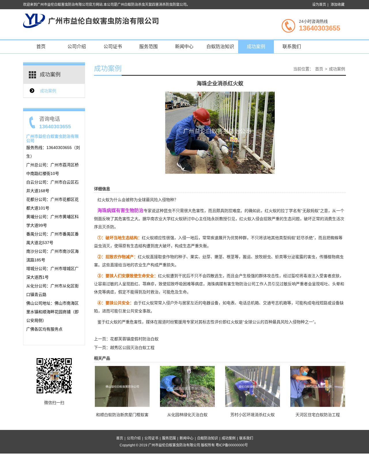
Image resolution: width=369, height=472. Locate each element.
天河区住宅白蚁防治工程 (317, 414)
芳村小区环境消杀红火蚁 (252, 414)
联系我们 (292, 46)
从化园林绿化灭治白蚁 (187, 414)
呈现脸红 (130, 284)
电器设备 (210, 303)
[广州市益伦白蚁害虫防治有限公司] (91, 20)
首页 (41, 46)
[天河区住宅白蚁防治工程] (317, 386)
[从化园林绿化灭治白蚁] (187, 386)
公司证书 (112, 46)
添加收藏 (337, 5)
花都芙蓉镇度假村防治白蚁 (134, 339)
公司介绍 (76, 46)
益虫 (98, 245)
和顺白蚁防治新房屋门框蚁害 (122, 414)
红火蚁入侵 (249, 218)
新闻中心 (184, 46)
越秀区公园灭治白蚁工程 (132, 347)
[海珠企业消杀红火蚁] (220, 132)
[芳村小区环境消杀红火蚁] (252, 386)
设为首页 (319, 5)
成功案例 (256, 46)
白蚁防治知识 (220, 46)
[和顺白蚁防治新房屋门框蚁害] (122, 386)
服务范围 (148, 46)
